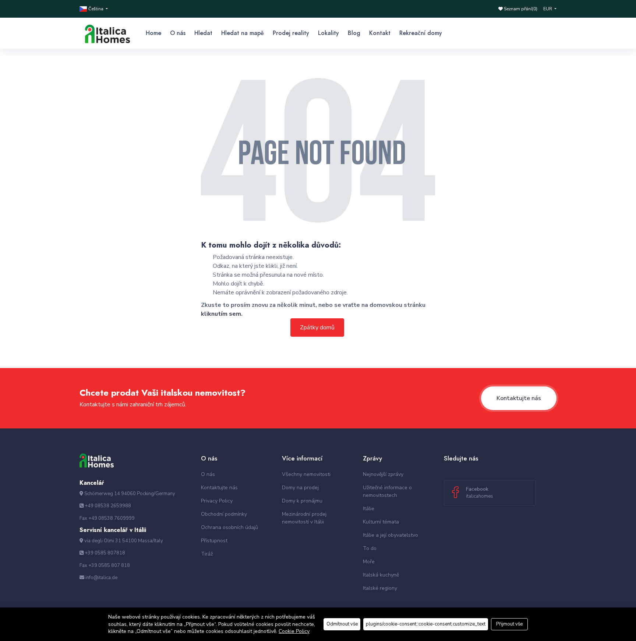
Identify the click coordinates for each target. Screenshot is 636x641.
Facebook (479, 493)
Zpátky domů (317, 327)
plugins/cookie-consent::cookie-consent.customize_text (425, 624)
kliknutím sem (221, 314)
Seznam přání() (520, 9)
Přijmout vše (509, 624)
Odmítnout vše (342, 624)
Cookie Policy (294, 631)
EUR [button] (548, 9)
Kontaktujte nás (519, 398)
